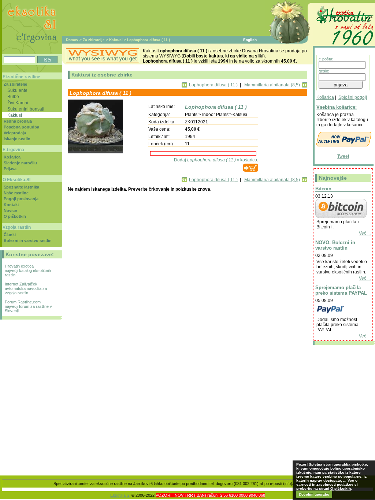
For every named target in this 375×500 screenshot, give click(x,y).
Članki (10, 234)
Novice (10, 210)
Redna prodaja (18, 121)
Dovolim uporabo (314, 494)
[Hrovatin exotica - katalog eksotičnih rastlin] (344, 46)
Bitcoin (323, 188)
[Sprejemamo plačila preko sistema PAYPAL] (341, 314)
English (250, 40)
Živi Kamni (17, 102)
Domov (72, 40)
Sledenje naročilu (20, 163)
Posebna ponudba (21, 127)
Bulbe (13, 96)
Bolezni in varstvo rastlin (28, 240)
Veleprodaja (15, 133)
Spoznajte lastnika (21, 187)
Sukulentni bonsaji (25, 109)
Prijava (10, 169)
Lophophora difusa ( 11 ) (213, 84)
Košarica (325, 97)
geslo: (324, 71)
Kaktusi (116, 40)
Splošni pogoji (352, 97)
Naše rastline (16, 193)
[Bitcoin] (341, 216)
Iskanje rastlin (17, 139)
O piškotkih (15, 216)
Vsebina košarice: (336, 107)
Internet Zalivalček (21, 284)
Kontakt (11, 204)
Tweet (343, 156)
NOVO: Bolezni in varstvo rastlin (335, 245)
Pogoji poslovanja (21, 199)
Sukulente (17, 90)
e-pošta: (326, 59)
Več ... (365, 233)
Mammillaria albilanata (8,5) (272, 84)
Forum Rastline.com (23, 302)
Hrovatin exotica (19, 266)
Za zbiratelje (94, 40)
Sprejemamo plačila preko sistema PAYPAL (341, 290)
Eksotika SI (120, 495)
